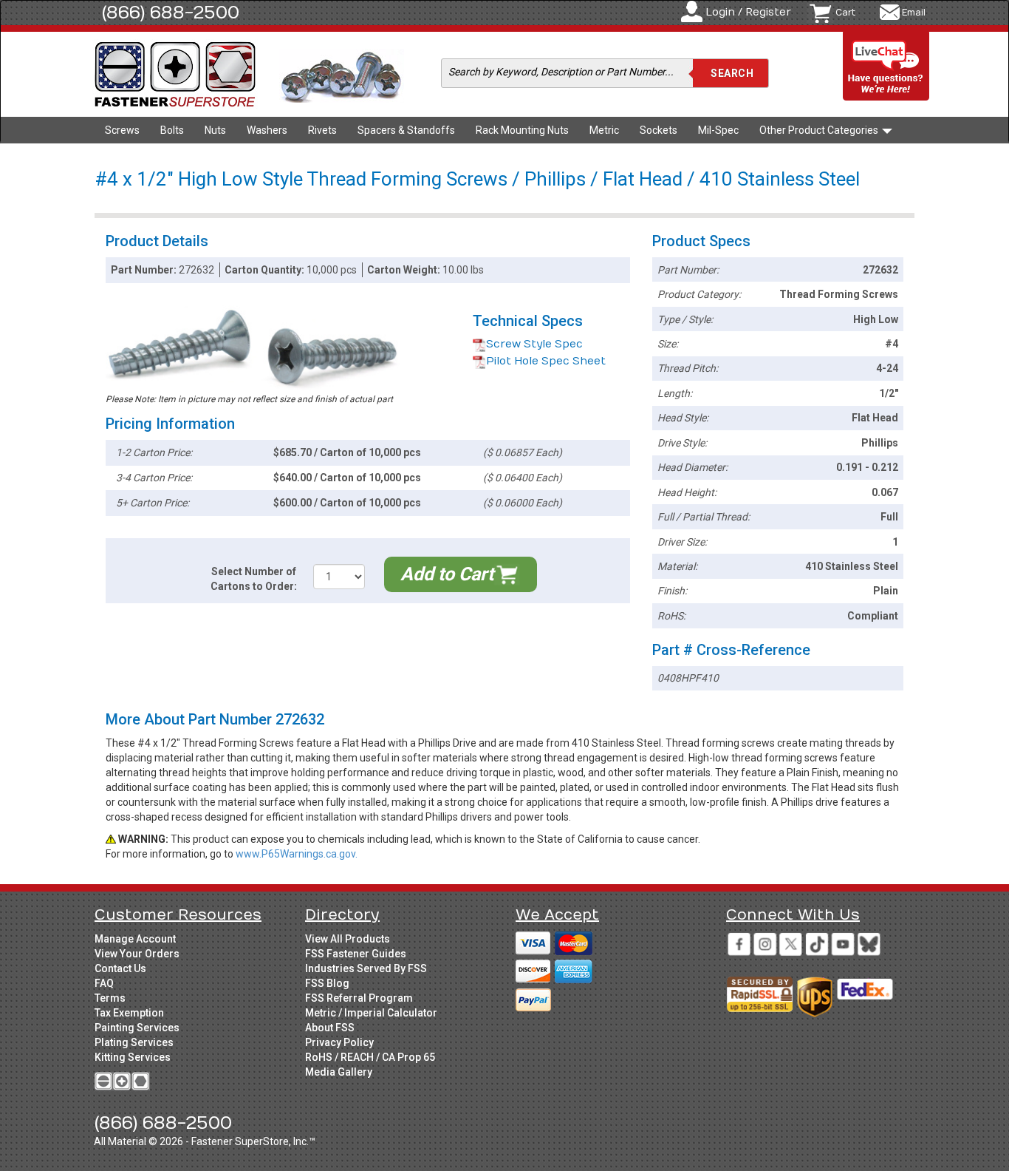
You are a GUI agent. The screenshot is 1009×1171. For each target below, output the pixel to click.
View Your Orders (137, 954)
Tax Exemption (129, 1013)
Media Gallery (338, 1072)
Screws (122, 130)
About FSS (330, 1027)
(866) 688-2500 (170, 12)
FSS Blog (327, 983)
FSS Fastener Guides (355, 954)
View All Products (347, 939)
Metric (604, 130)
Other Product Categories (819, 130)
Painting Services (137, 1027)
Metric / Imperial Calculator (371, 1013)
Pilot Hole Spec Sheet (546, 361)
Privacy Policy (339, 1042)
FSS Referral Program (359, 998)
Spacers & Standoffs (406, 130)
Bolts (172, 130)
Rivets (322, 130)
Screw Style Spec (534, 344)
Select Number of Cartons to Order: (254, 579)
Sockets (658, 130)
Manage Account (135, 939)
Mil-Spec (718, 130)
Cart (845, 12)
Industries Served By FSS (366, 968)
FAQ (104, 983)
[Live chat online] (886, 66)
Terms (110, 998)
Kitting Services (133, 1057)
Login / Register (748, 12)
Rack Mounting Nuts (522, 130)
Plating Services (134, 1042)
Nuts (215, 130)
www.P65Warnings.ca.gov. (297, 854)
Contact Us (120, 968)
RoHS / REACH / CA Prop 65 (370, 1057)
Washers (267, 130)
